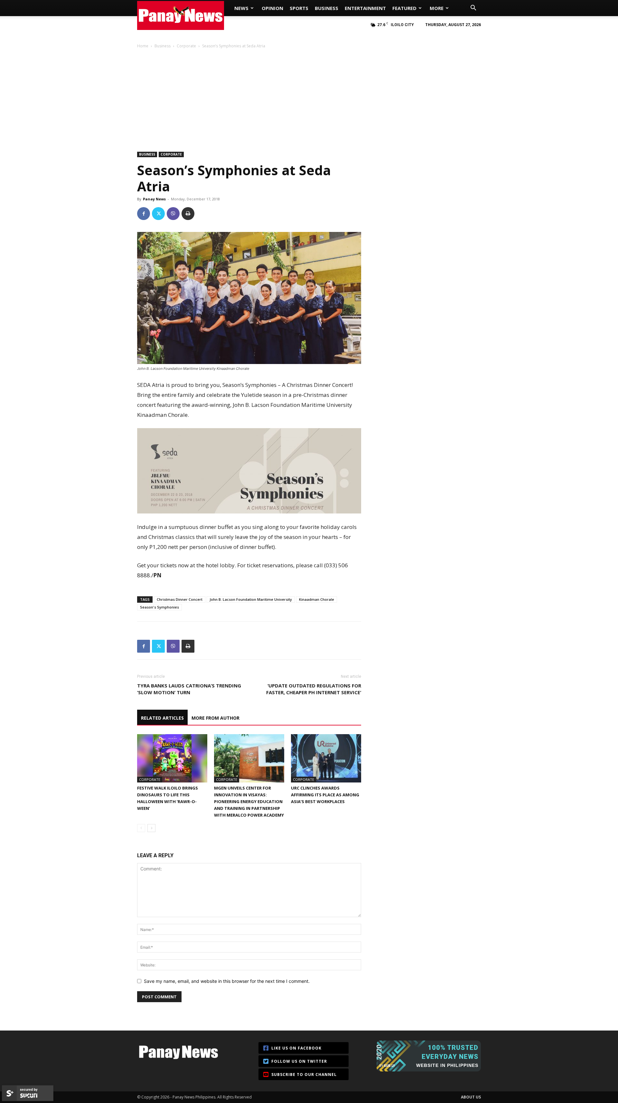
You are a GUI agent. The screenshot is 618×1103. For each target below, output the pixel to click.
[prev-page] (141, 828)
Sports (299, 8)
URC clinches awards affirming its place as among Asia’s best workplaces (325, 794)
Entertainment (365, 8)
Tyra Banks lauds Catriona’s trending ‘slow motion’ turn (189, 688)
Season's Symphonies (159, 607)
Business (326, 8)
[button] (473, 8)
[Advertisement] (309, 97)
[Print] (188, 213)
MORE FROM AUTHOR (215, 718)
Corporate (186, 46)
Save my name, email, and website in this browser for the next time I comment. (227, 981)
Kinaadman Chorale (316, 599)
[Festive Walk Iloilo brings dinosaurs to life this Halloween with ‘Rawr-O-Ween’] (172, 758)
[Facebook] (143, 213)
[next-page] (151, 828)
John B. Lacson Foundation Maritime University (251, 599)
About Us (471, 1097)
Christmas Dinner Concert (179, 599)
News (241, 8)
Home (142, 46)
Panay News (154, 199)
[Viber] (173, 213)
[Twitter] (158, 213)
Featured (404, 8)
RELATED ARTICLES (162, 718)
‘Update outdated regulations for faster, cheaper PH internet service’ (313, 688)
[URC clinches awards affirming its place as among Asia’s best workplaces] (326, 758)
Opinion (272, 8)
